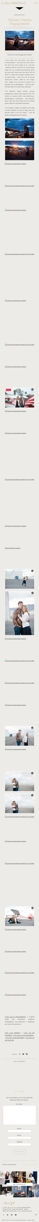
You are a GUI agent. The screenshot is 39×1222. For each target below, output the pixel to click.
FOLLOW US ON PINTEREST (15, 1038)
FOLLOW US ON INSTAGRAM (23, 1035)
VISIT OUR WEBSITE (12, 1033)
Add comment (20, 1061)
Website (19, 1142)
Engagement (19, 15)
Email (19, 1135)
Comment (19, 1104)
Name (19, 1128)
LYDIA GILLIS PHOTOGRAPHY (15, 1017)
